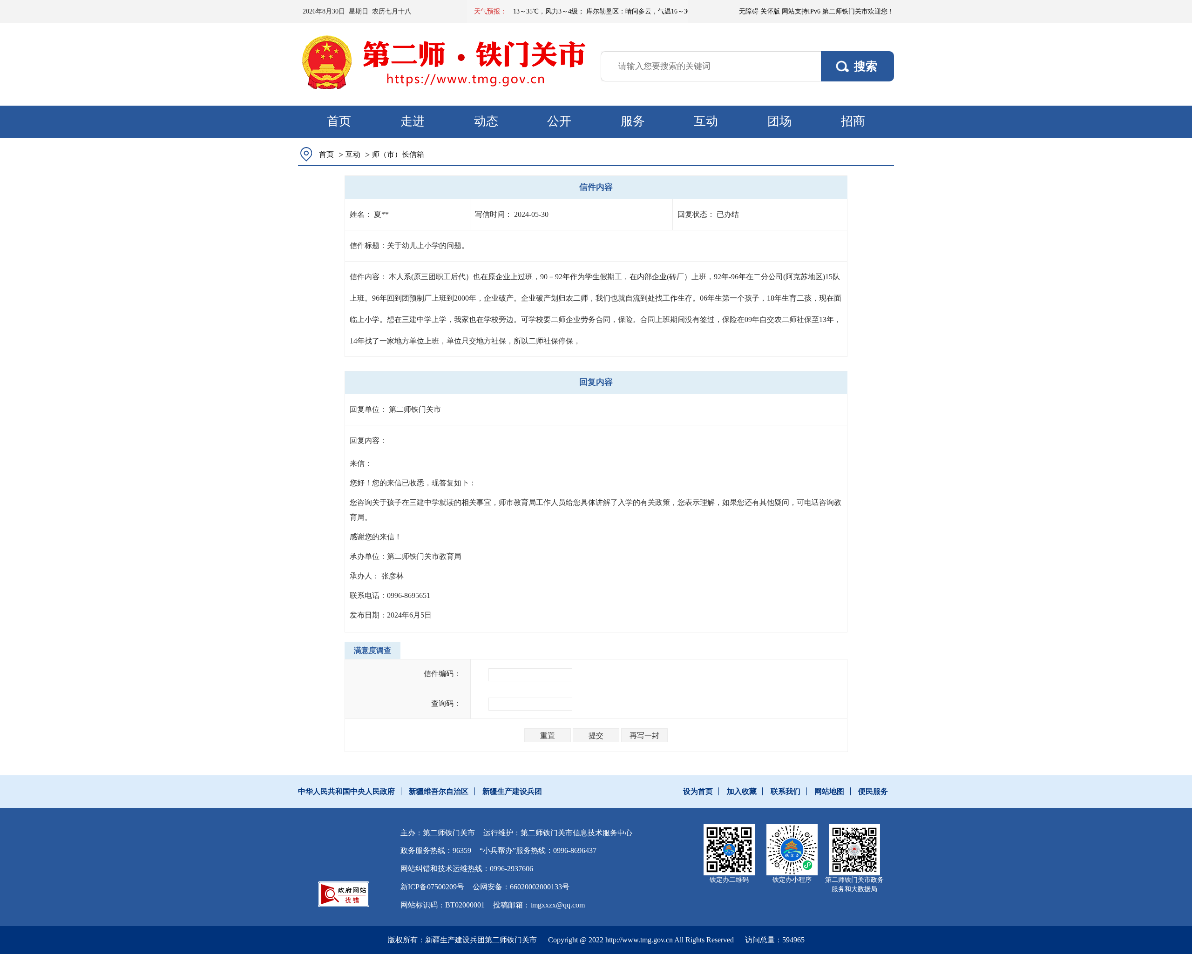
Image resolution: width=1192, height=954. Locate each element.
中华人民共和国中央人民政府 (346, 791)
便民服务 (873, 791)
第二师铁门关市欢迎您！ (858, 11)
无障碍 (749, 11)
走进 (412, 121)
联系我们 (785, 791)
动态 (486, 121)
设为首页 (698, 791)
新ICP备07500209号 (432, 887)
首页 (339, 121)
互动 (706, 121)
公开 (559, 121)
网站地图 (829, 791)
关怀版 (770, 11)
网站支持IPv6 (801, 11)
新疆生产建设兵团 (512, 791)
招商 (853, 121)
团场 (779, 121)
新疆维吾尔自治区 (438, 791)
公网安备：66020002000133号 (521, 887)
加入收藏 (742, 791)
